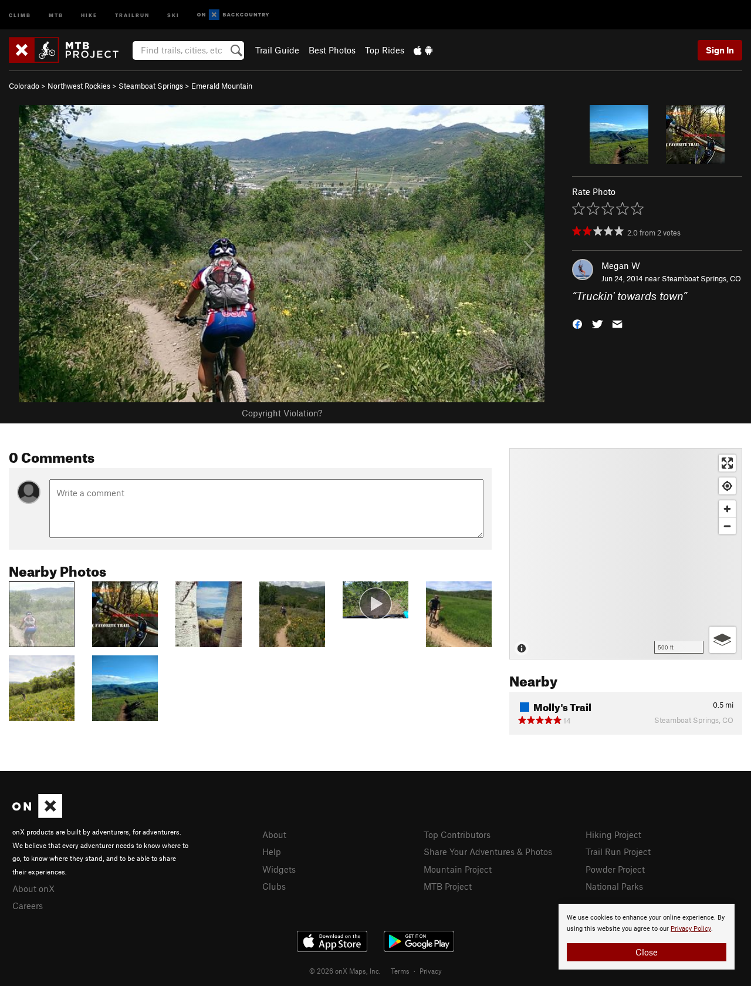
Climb (20, 14)
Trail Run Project (618, 851)
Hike (89, 14)
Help (271, 851)
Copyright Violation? (282, 413)
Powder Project (615, 869)
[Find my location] (727, 485)
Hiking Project (613, 834)
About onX (33, 888)
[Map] (626, 554)
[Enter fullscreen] (727, 463)
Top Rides (384, 50)
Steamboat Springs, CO (701, 278)
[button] (577, 323)
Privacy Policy (691, 929)
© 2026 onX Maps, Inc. (345, 971)
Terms (400, 971)
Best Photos (332, 50)
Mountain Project (458, 869)
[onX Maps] (37, 814)
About (274, 834)
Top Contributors (457, 834)
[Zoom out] (727, 525)
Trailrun (132, 14)
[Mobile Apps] (423, 50)
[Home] (69, 50)
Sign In (720, 50)
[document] (646, 936)
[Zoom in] (727, 508)
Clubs (274, 886)
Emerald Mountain (221, 85)
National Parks (614, 886)
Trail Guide (277, 50)
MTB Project (448, 886)
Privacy (431, 971)
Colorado (24, 85)
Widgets (279, 869)
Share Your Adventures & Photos (488, 851)
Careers (27, 905)
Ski (173, 14)
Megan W (620, 265)
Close (646, 952)
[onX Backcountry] (233, 15)
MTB (56, 14)
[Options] (722, 640)
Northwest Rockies (79, 85)
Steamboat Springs (151, 85)
